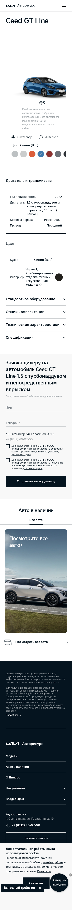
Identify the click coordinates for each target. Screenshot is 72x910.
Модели (11, 756)
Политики (44, 871)
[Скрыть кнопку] (70, 874)
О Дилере (13, 777)
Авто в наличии (17, 767)
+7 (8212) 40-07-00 (19, 439)
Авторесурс (26, 5)
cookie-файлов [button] (53, 862)
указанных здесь (21, 454)
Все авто (36, 520)
